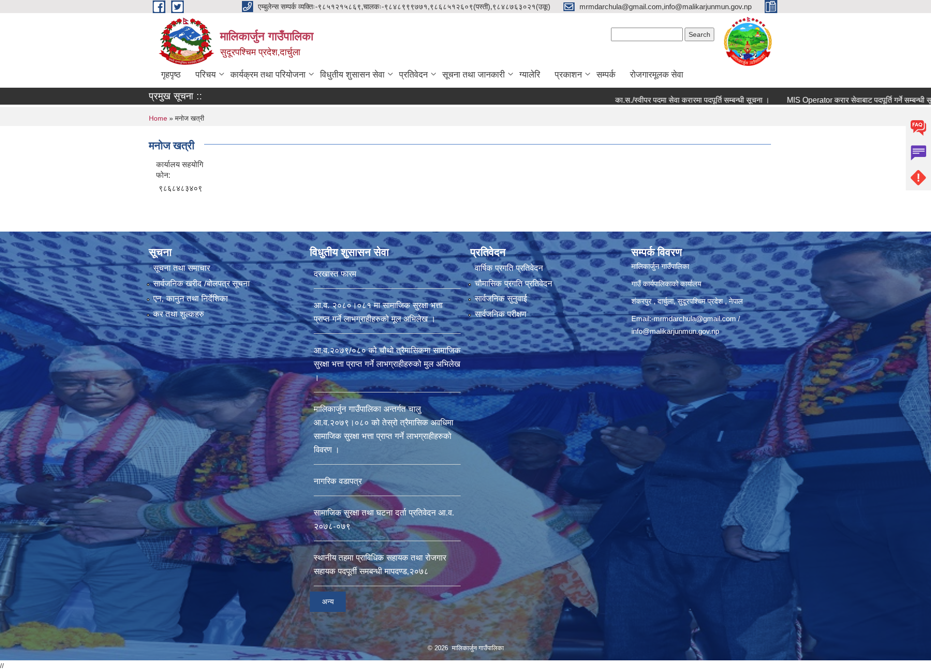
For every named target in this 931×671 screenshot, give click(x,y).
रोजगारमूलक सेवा (656, 74)
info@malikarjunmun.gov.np (675, 331)
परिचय (205, 74)
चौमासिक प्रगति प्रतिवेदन (513, 283)
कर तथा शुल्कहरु (178, 314)
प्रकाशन (568, 74)
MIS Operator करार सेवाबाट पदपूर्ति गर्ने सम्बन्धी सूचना (832, 100)
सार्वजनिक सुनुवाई (501, 298)
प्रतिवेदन (413, 74)
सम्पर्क (605, 74)
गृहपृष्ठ (171, 74)
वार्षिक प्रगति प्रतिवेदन (509, 268)
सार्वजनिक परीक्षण (500, 314)
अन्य (328, 601)
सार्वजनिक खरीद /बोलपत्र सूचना (201, 283)
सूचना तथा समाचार (181, 268)
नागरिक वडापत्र (338, 481)
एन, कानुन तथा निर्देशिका (190, 298)
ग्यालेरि (529, 74)
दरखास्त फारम (335, 274)
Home (158, 118)
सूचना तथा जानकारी (473, 74)
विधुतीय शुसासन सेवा (352, 74)
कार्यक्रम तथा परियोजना (267, 74)
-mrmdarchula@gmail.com (693, 318)
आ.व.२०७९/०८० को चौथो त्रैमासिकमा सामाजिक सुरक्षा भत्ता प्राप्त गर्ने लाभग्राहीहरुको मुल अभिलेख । (387, 364)
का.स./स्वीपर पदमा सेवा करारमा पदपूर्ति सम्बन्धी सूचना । (659, 100)
